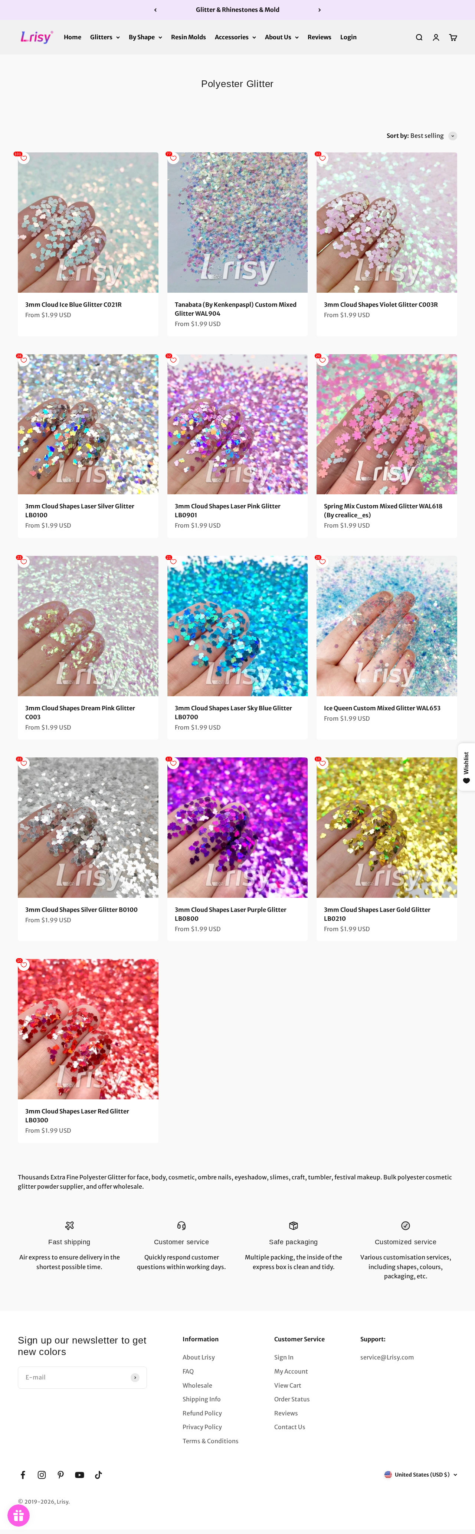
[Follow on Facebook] (23, 1475)
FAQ (188, 1371)
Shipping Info (202, 1399)
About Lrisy (199, 1357)
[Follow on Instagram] (42, 1475)
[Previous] (155, 10)
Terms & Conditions (211, 1441)
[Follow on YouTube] (80, 1475)
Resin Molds (188, 36)
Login (348, 36)
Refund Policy (202, 1413)
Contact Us (289, 1427)
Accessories (232, 36)
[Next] (319, 10)
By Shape (142, 36)
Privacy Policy (202, 1427)
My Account (291, 1371)
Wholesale (197, 1385)
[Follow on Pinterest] (61, 1475)
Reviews (319, 36)
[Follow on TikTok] (99, 1475)
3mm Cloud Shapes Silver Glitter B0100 (81, 909)
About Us (278, 36)
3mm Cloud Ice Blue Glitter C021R (73, 304)
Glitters (101, 36)
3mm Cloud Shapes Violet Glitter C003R (381, 304)
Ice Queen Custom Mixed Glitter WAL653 (382, 708)
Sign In (284, 1357)
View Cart (287, 1385)
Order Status (292, 1399)
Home (72, 36)
